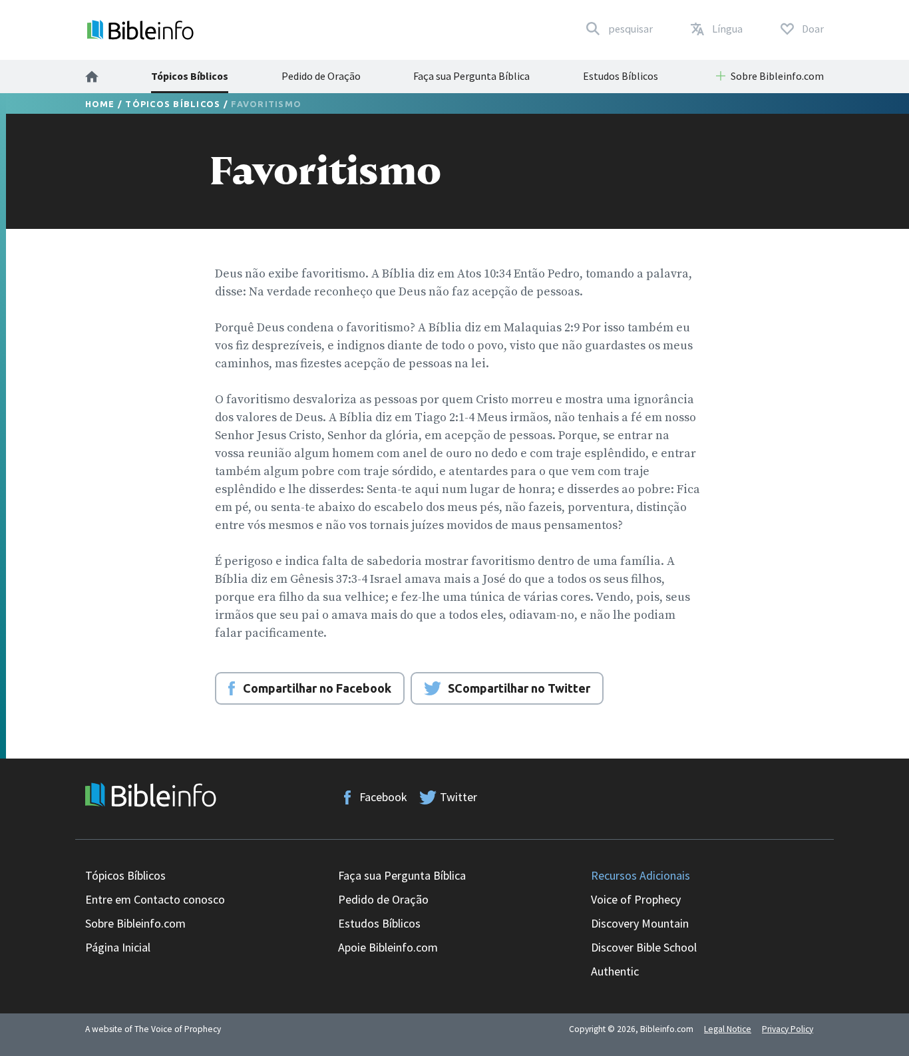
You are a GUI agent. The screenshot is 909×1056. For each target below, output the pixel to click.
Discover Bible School (644, 947)
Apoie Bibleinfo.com (388, 947)
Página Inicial (117, 947)
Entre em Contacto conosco (155, 899)
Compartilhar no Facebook (317, 688)
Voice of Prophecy (636, 899)
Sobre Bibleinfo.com (135, 923)
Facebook (383, 796)
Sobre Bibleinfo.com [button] (777, 76)
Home (100, 103)
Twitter (458, 796)
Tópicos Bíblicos (189, 76)
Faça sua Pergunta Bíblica (471, 76)
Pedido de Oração (321, 76)
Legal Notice (727, 1029)
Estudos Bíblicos (620, 76)
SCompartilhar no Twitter (519, 688)
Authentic (615, 971)
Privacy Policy (787, 1029)
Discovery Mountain (640, 923)
